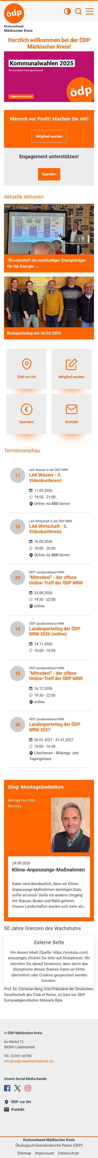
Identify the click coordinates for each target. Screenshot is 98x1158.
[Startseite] (14, 13)
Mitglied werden (49, 136)
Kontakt (17, 1109)
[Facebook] (7, 1088)
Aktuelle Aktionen (23, 197)
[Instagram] (28, 1088)
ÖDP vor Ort (21, 1102)
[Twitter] (17, 1088)
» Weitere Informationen (21, 96)
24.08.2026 (49, 885)
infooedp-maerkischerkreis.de (28, 1061)
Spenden (49, 174)
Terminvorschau (22, 451)
